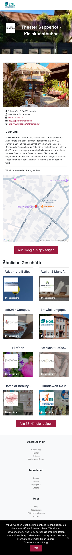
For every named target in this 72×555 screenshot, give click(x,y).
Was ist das (36, 450)
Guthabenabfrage (36, 459)
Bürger (36, 478)
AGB (36, 507)
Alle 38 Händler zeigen (36, 423)
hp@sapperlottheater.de (20, 120)
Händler (36, 481)
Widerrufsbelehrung (36, 513)
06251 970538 (15, 117)
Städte (36, 488)
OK (36, 548)
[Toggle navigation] (63, 5)
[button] (8, 85)
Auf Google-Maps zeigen (36, 250)
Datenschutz (36, 510)
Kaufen (36, 453)
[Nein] (67, 538)
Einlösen (36, 456)
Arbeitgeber (36, 485)
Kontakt (36, 516)
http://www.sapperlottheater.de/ (23, 124)
